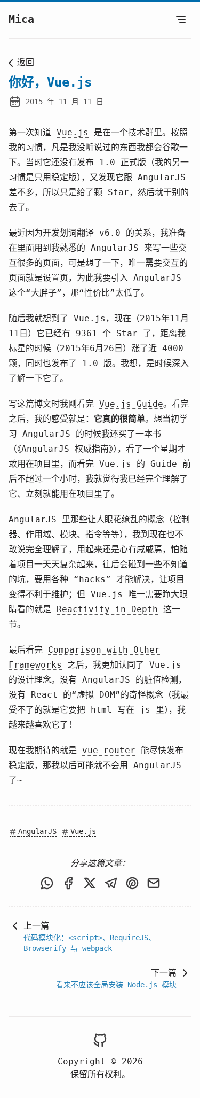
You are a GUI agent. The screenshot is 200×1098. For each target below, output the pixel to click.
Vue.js (73, 132)
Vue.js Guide (131, 404)
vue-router (108, 750)
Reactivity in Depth (107, 609)
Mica (21, 19)
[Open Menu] (180, 19)
